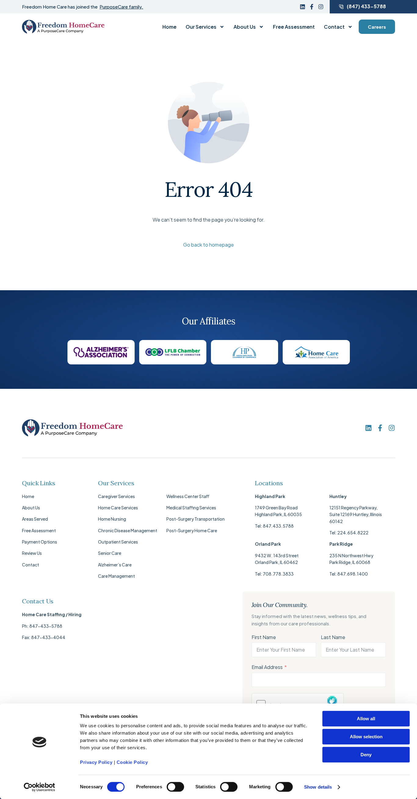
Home (169, 27)
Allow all (366, 718)
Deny (366, 754)
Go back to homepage (208, 244)
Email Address (267, 667)
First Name (264, 637)
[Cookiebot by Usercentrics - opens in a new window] (39, 787)
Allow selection (366, 736)
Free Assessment (294, 27)
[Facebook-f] (311, 6)
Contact (334, 27)
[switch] (175, 787)
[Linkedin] (302, 6)
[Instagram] (321, 6)
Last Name (333, 637)
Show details (318, 787)
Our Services (201, 27)
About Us (245, 27)
